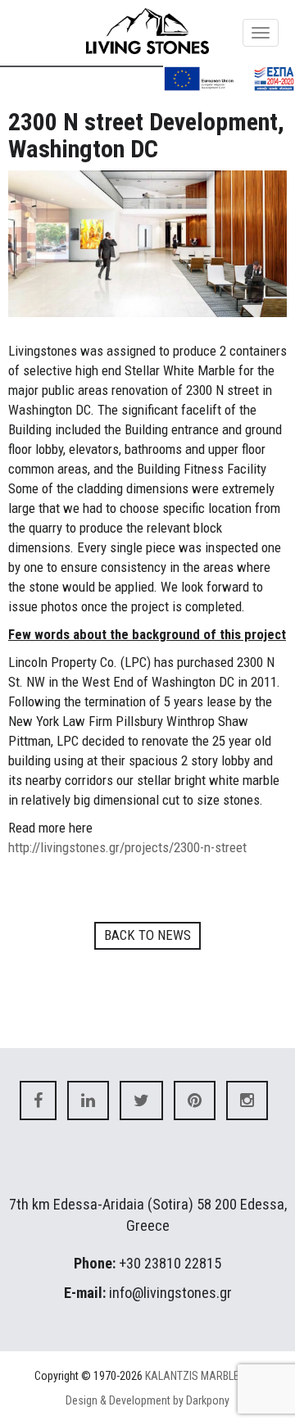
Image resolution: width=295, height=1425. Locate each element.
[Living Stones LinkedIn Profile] (88, 1100)
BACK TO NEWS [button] (147, 935)
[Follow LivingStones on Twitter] (141, 1100)
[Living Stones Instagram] (247, 1100)
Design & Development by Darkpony (147, 1400)
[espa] (229, 77)
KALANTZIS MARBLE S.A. (203, 1375)
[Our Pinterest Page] (195, 1100)
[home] (147, 31)
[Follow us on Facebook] (38, 1100)
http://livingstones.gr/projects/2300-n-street (127, 847)
